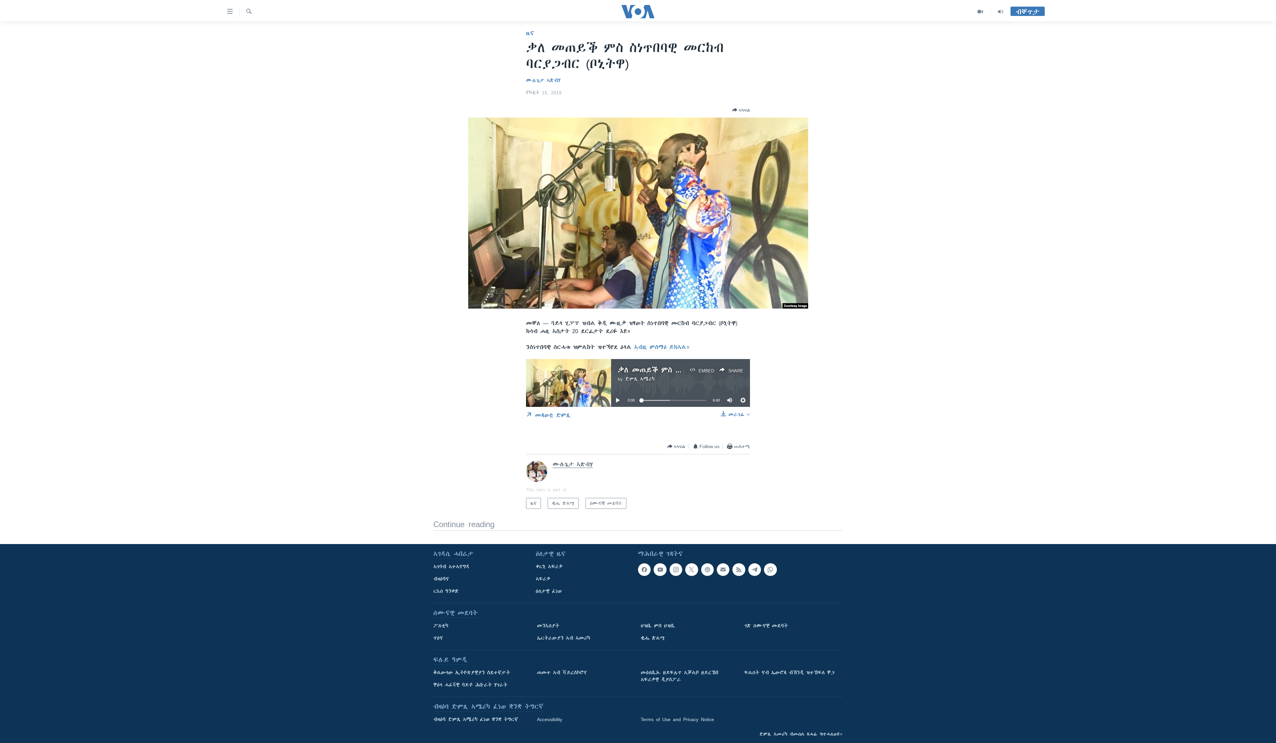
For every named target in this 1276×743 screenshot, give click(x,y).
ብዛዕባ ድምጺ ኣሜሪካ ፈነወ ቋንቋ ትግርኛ (475, 719)
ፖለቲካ (440, 626)
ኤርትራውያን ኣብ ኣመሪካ (563, 638)
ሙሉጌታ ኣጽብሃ (543, 80)
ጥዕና (438, 638)
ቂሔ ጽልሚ (653, 638)
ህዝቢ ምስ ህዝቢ (658, 626)
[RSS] (738, 569)
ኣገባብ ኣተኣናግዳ (451, 567)
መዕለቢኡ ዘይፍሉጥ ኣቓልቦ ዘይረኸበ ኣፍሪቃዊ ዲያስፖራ (679, 676)
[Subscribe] (723, 569)
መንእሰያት (548, 626)
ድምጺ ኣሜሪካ (640, 379)
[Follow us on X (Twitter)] (691, 569)
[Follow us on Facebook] (644, 569)
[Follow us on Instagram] (676, 569)
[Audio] (1000, 12)
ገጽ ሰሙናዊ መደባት (766, 626)
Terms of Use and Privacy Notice (677, 719)
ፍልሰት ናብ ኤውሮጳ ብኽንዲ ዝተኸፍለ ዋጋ (789, 673)
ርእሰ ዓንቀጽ (446, 591)
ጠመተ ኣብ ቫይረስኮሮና (562, 673)
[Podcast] (707, 569)
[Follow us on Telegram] (754, 569)
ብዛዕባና (441, 579)
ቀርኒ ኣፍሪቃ (549, 567)
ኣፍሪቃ (543, 579)
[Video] (980, 12)
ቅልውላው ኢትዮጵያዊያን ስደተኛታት (471, 673)
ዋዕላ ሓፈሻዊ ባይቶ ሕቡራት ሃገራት (470, 685)
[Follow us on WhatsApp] (770, 569)
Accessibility (549, 719)
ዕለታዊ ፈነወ (549, 591)
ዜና (530, 33)
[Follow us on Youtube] (660, 569)
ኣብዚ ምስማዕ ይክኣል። (662, 347)
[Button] (741, 110)
